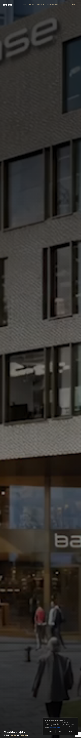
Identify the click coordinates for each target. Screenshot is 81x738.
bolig (13, 735)
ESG (24, 4)
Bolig (31, 4)
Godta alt (70, 731)
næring (23, 735)
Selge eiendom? (53, 4)
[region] (60, 726)
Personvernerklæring (54, 727)
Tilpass (50, 731)
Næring (40, 4)
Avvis (60, 731)
